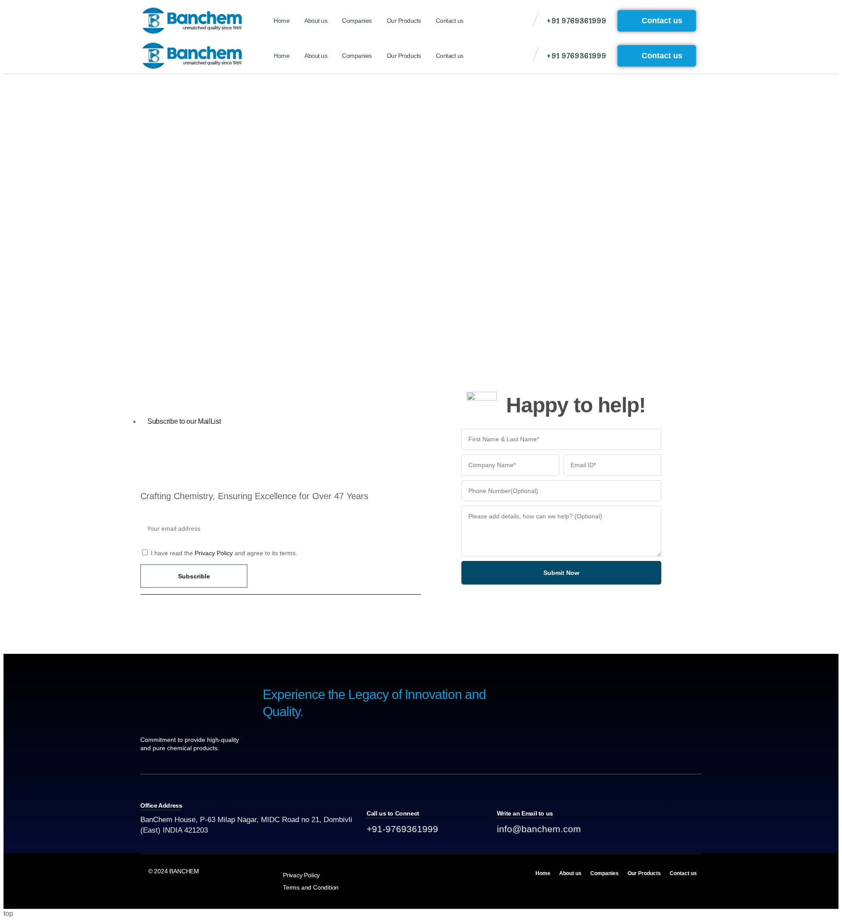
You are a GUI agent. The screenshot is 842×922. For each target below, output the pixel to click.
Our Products (404, 20)
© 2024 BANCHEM (173, 871)
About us (315, 20)
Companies (357, 20)
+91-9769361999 (402, 829)
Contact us (450, 20)
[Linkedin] (658, 827)
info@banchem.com (539, 829)
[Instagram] (697, 827)
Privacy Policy (214, 553)
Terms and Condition (311, 887)
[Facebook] (677, 827)
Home (281, 20)
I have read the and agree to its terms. (224, 553)
